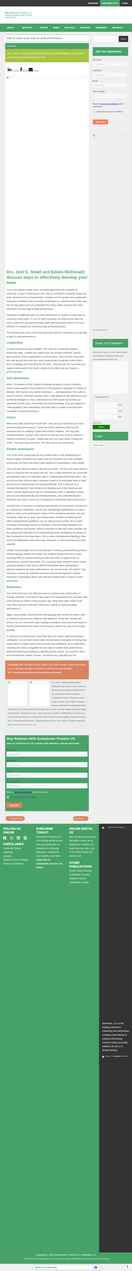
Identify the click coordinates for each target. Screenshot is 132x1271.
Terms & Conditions (13, 863)
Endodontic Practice (79, 874)
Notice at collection (46, 1267)
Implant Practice (77, 878)
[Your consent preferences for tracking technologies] (127, 1266)
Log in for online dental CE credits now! (81, 852)
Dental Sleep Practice (80, 870)
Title (119, 417)
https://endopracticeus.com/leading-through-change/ (37, 672)
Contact (7, 856)
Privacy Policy (98, 445)
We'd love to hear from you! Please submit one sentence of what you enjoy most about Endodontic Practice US (110, 355)
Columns (11, 46)
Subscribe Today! (12, 848)
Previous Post (14, 819)
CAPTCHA (97, 423)
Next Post (80, 819)
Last (120, 411)
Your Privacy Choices (76, 1267)
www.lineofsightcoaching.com (24, 725)
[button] (15, 27)
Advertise (8, 852)
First (120, 405)
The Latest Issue (100, 330)
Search (123, 39)
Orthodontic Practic (79, 882)
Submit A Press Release (15, 860)
